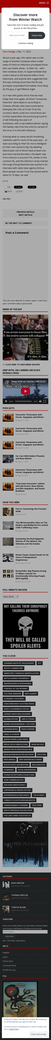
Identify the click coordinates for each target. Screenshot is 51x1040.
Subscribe (37, 35)
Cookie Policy (13, 1029)
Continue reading (25, 43)
